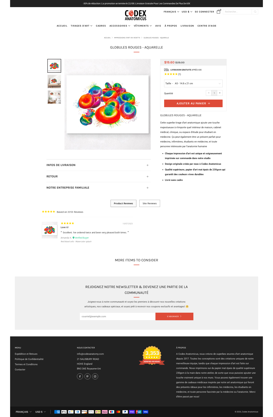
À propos (171, 25)
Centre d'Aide (206, 25)
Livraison (187, 25)
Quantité (168, 93)
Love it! (65, 227)
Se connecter (204, 11)
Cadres (101, 25)
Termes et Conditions (26, 364)
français (170, 11)
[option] (107, 104)
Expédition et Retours (26, 354)
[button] (54, 66)
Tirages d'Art (80, 25)
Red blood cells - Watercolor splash (76, 241)
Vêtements (141, 25)
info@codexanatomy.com (90, 354)
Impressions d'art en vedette (127, 38)
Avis (158, 25)
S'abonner (173, 316)
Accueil (62, 25)
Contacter (20, 369)
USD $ (185, 11)
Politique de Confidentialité (29, 359)
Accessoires (118, 25)
